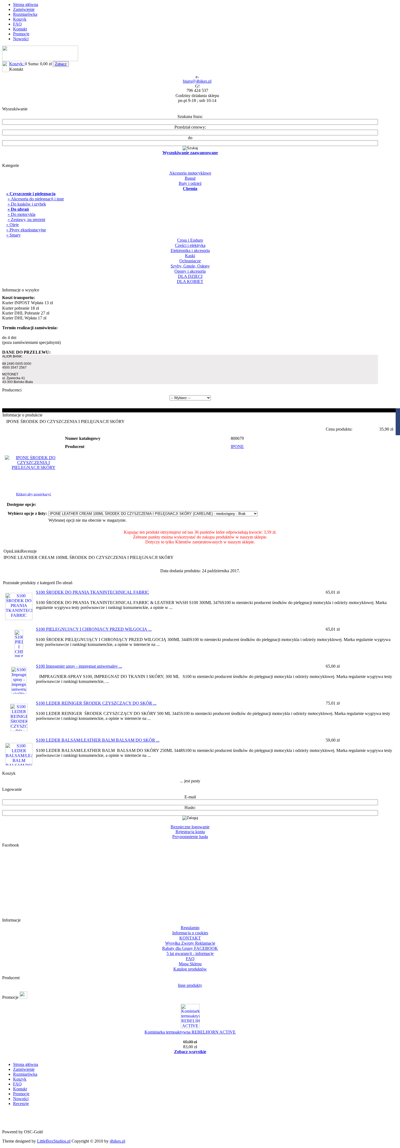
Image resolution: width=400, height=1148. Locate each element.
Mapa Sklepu (190, 964)
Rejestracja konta (190, 831)
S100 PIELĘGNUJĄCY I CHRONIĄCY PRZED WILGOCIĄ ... (94, 629)
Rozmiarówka (25, 14)
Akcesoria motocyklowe (190, 173)
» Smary (13, 235)
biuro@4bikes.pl (197, 81)
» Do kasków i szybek (27, 204)
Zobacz (61, 64)
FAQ (17, 24)
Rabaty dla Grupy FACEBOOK (190, 948)
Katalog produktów (190, 969)
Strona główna (25, 4)
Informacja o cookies (190, 933)
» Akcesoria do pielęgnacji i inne (36, 199)
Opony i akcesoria (190, 271)
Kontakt (20, 29)
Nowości (21, 38)
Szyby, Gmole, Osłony (190, 266)
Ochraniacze (190, 261)
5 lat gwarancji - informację (190, 953)
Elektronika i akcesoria (190, 250)
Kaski (190, 255)
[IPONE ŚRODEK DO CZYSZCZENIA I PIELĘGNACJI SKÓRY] (33, 467)
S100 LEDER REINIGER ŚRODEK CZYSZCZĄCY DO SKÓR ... (96, 703)
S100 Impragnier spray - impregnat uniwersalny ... (79, 666)
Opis (8, 551)
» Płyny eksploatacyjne (26, 230)
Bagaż (190, 178)
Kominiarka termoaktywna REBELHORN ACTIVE (190, 1032)
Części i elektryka (190, 245)
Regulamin (190, 927)
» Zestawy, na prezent (26, 219)
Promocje (21, 34)
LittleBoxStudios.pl (53, 1141)
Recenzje (29, 551)
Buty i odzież (190, 183)
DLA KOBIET (190, 281)
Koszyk (19, 19)
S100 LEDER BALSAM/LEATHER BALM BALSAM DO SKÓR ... (97, 740)
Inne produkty (190, 985)
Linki (16, 551)
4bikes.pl (117, 1141)
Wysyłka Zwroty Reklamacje (190, 943)
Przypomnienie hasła (190, 836)
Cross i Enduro (190, 240)
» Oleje (12, 224)
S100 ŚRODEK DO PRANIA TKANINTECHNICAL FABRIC (92, 592)
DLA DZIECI (190, 276)
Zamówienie (24, 9)
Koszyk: (17, 63)
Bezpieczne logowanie (190, 827)
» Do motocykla (21, 214)
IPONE (237, 446)
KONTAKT (190, 938)
